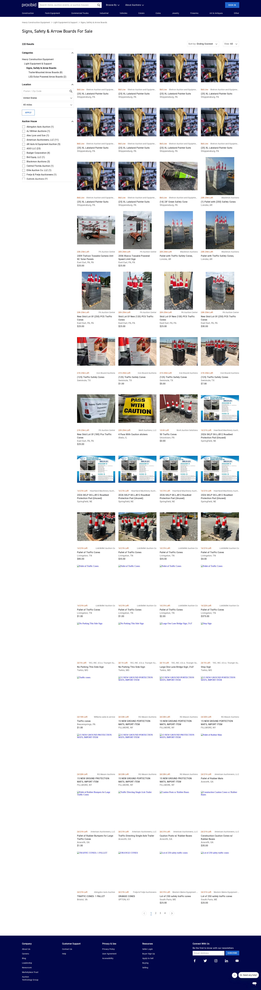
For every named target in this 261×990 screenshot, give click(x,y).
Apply (28, 112)
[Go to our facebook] (195, 961)
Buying (145, 963)
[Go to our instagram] (216, 961)
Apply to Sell (147, 958)
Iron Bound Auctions (106, 373)
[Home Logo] (29, 5)
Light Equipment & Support (65, 22)
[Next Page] (172, 913)
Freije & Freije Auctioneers (144, 892)
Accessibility (108, 958)
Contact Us (67, 949)
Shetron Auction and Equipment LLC (100, 89)
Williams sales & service (104, 717)
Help (64, 954)
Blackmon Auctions (230, 198)
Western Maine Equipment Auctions (185, 892)
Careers (25, 954)
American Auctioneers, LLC (227, 774)
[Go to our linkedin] (226, 961)
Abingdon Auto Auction (104, 892)
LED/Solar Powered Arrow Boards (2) (47, 76)
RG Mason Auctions (147, 717)
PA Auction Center (107, 252)
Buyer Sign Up (148, 954)
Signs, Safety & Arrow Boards (94, 22)
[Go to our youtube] (237, 961)
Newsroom (27, 967)
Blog (24, 958)
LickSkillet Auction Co (105, 548)
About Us (26, 949)
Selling (145, 967)
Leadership (27, 963)
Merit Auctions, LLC (147, 430)
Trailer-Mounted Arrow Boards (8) (46, 72)
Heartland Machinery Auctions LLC (226, 430)
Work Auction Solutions (187, 430)
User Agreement (109, 954)
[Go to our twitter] (205, 961)
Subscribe (232, 953)
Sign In (232, 5)
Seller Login (147, 949)
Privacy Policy (108, 949)
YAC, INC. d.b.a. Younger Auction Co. (102, 663)
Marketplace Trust (30, 972)
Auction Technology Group (30, 978)
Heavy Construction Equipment (36, 22)
